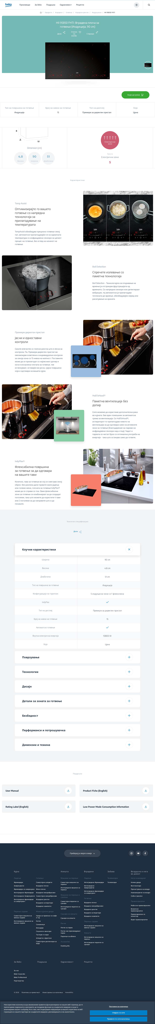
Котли (38, 921)
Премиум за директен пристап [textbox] (107, 610)
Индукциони (97, 12)
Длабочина (45, 576)
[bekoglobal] (8, 5)
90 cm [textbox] (107, 560)
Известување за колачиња (53, 992)
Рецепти (88, 962)
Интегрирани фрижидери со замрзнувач (24, 900)
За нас (16, 970)
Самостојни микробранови (46, 896)
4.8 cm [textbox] (107, 568)
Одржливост (67, 962)
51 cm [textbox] (107, 577)
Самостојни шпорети (44, 882)
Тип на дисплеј (45, 610)
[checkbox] (107, 602)
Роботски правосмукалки (140, 905)
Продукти (48, 12)
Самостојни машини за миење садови (23, 917)
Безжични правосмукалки (137, 910)
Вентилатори (136, 886)
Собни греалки (136, 896)
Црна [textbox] (107, 644)
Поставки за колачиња (118, 1006)
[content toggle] (129, 549)
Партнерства (19, 981)
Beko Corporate (19, 974)
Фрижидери (18, 882)
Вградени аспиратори (44, 903)
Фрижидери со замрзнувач (24, 889)
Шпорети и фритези (44, 938)
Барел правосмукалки (139, 919)
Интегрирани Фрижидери (24, 892)
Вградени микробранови (45, 892)
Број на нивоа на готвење (45, 619)
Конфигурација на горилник (45, 593)
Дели (59, 34)
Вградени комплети (43, 906)
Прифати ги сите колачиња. (118, 1019)
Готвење (69, 12)
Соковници (40, 924)
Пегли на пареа (67, 928)
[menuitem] (24, 5)
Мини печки (41, 889)
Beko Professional (20, 977)
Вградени (58, 12)
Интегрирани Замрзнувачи (24, 896)
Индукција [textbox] (107, 585)
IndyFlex (45, 602)
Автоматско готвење (45, 627)
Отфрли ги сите (118, 1013)
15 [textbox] (107, 619)
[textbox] (107, 602)
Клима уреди (136, 882)
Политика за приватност (31, 992)
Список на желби (74, 34)
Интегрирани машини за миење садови (23, 922)
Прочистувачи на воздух (140, 889)
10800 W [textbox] (107, 636)
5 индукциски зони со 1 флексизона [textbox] (107, 594)
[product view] (148, 65)
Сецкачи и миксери (43, 931)
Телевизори (112, 882)
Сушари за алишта (68, 918)
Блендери (40, 928)
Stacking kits (65, 946)
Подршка (42, 962)
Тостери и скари (42, 935)
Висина (45, 568)
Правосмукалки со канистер (138, 915)
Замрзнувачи (19, 886)
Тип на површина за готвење (45, 585)
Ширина (45, 559)
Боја (45, 644)
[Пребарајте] (149, 5)
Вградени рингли (82, 12)
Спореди (90, 34)
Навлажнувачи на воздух (140, 892)
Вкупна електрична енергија (46, 636)
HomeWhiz (69, 992)
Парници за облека (68, 936)
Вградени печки (42, 886)
